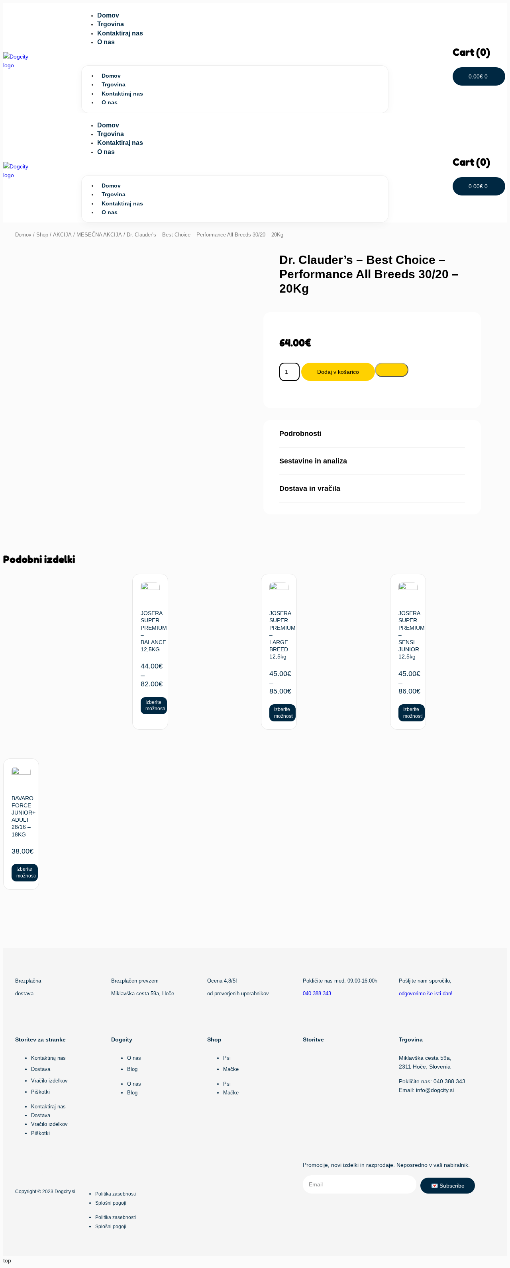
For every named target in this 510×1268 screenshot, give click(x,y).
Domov (108, 15)
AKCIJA (62, 235)
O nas (106, 42)
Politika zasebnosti (115, 1194)
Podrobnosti (300, 434)
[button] (234, 57)
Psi (227, 1058)
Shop (42, 235)
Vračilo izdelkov (49, 1081)
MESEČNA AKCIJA (99, 235)
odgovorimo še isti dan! (426, 993)
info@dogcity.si (435, 1090)
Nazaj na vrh (472, 946)
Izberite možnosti (155, 705)
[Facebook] (46, 1165)
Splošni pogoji (110, 1203)
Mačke (231, 1069)
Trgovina (110, 24)
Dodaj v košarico (338, 372)
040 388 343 (317, 993)
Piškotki (40, 1092)
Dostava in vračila (309, 488)
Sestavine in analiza (313, 461)
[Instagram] (20, 1165)
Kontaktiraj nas (120, 33)
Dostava (40, 1069)
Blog (132, 1069)
